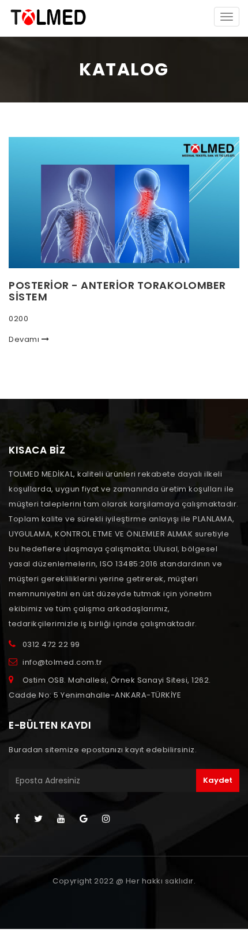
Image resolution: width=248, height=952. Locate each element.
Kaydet (217, 780)
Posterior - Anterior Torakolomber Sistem (117, 291)
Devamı (25, 339)
